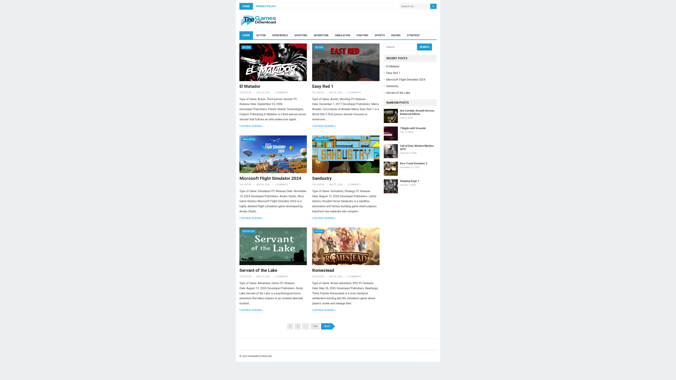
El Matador (250, 86)
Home (246, 6)
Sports (380, 35)
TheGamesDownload (259, 356)
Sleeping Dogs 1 (409, 181)
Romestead (323, 270)
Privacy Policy (266, 6)
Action (261, 35)
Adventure (321, 35)
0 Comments (281, 92)
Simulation (342, 35)
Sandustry (322, 178)
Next (327, 326)
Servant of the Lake (258, 270)
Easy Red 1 (322, 86)
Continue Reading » (251, 126)
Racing (395, 35)
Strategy (413, 35)
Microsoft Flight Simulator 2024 (270, 178)
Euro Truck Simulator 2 (413, 163)
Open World (280, 35)
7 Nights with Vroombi (413, 128)
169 (315, 326)
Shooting (301, 35)
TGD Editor (245, 92)
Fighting (362, 35)
